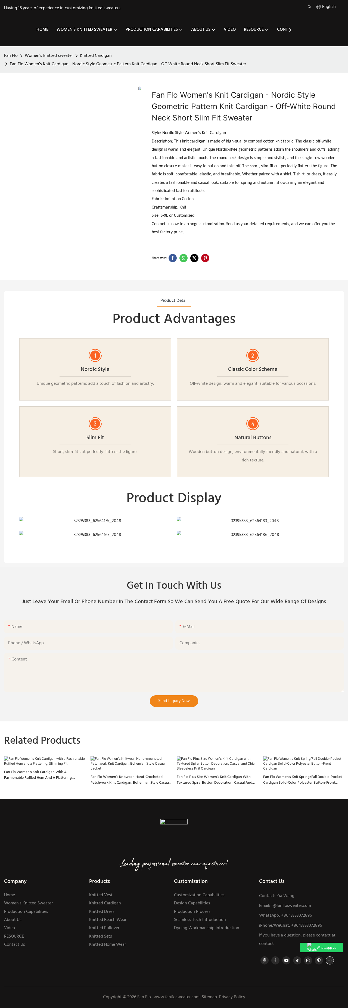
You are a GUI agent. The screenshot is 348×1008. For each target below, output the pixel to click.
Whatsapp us (326, 947)
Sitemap (209, 997)
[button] (289, 29)
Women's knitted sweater (49, 55)
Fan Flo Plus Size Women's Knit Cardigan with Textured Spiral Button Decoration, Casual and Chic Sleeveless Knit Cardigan (214, 780)
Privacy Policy (232, 997)
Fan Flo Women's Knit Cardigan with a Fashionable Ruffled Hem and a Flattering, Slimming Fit (38, 775)
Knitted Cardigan (96, 55)
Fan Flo (11, 55)
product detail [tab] (174, 300)
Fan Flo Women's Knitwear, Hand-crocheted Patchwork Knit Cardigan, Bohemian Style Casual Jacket (130, 780)
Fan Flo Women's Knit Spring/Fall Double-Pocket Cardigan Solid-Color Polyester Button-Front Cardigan (302, 780)
